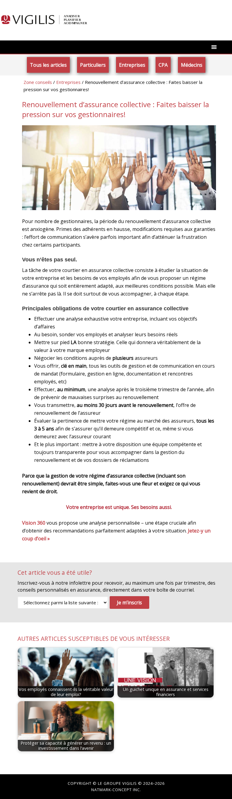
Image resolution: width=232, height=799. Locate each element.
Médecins (191, 65)
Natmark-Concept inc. (116, 789)
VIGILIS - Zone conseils (48, 20)
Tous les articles (48, 65)
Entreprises (132, 65)
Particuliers (93, 65)
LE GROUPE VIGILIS (117, 783)
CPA (163, 65)
